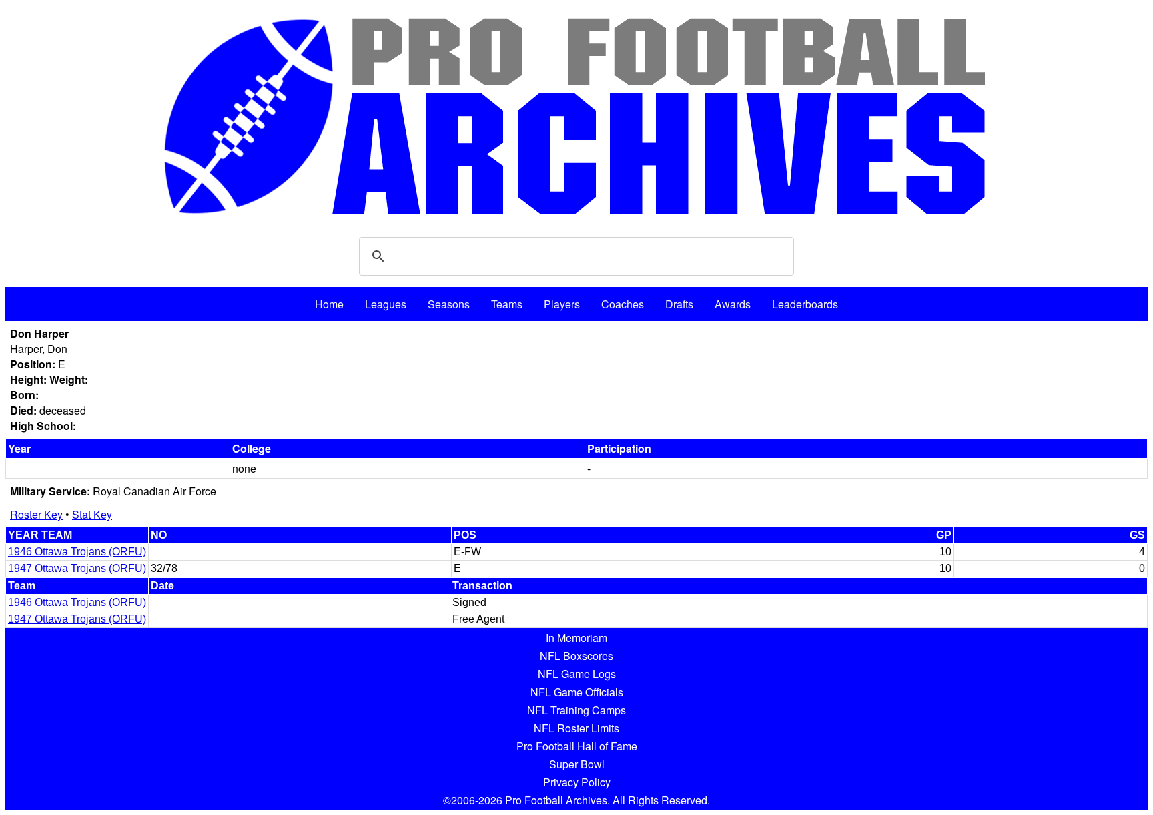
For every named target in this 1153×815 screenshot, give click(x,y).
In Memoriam (576, 637)
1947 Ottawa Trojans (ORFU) (77, 568)
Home (329, 304)
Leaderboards (805, 304)
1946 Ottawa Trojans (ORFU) (77, 551)
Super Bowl (577, 764)
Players (562, 304)
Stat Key (92, 514)
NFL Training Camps (576, 710)
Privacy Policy (577, 782)
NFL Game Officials (576, 692)
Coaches (622, 304)
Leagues (385, 304)
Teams (506, 304)
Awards (733, 304)
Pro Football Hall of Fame (576, 746)
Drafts (679, 304)
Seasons (449, 304)
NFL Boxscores (576, 655)
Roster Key (36, 514)
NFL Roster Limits (576, 728)
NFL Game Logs (577, 674)
